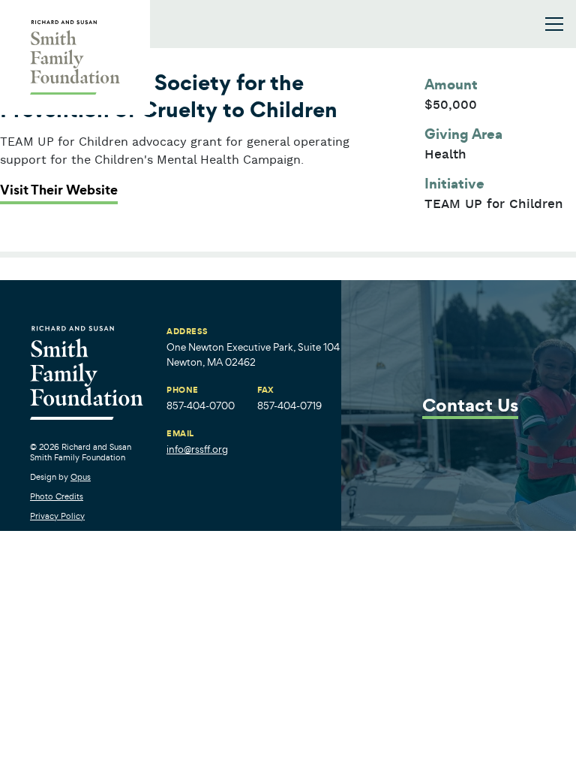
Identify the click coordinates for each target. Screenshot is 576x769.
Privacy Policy (57, 516)
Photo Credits (56, 496)
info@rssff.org (197, 449)
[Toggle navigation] (554, 24)
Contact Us (470, 407)
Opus (80, 477)
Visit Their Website (59, 190)
